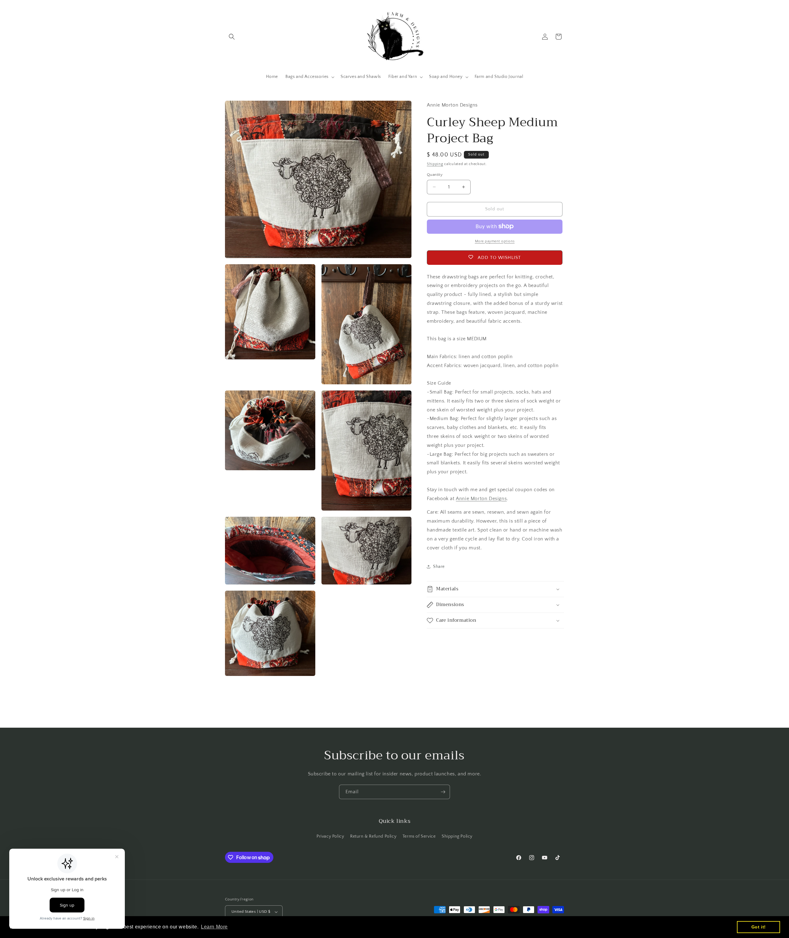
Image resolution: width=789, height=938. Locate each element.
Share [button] (439, 566)
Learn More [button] (214, 926)
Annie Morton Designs (481, 498)
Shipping (435, 164)
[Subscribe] (443, 792)
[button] (232, 36)
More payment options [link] (495, 241)
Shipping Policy (457, 836)
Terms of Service (419, 836)
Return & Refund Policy (373, 836)
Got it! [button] (758, 926)
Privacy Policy (330, 836)
